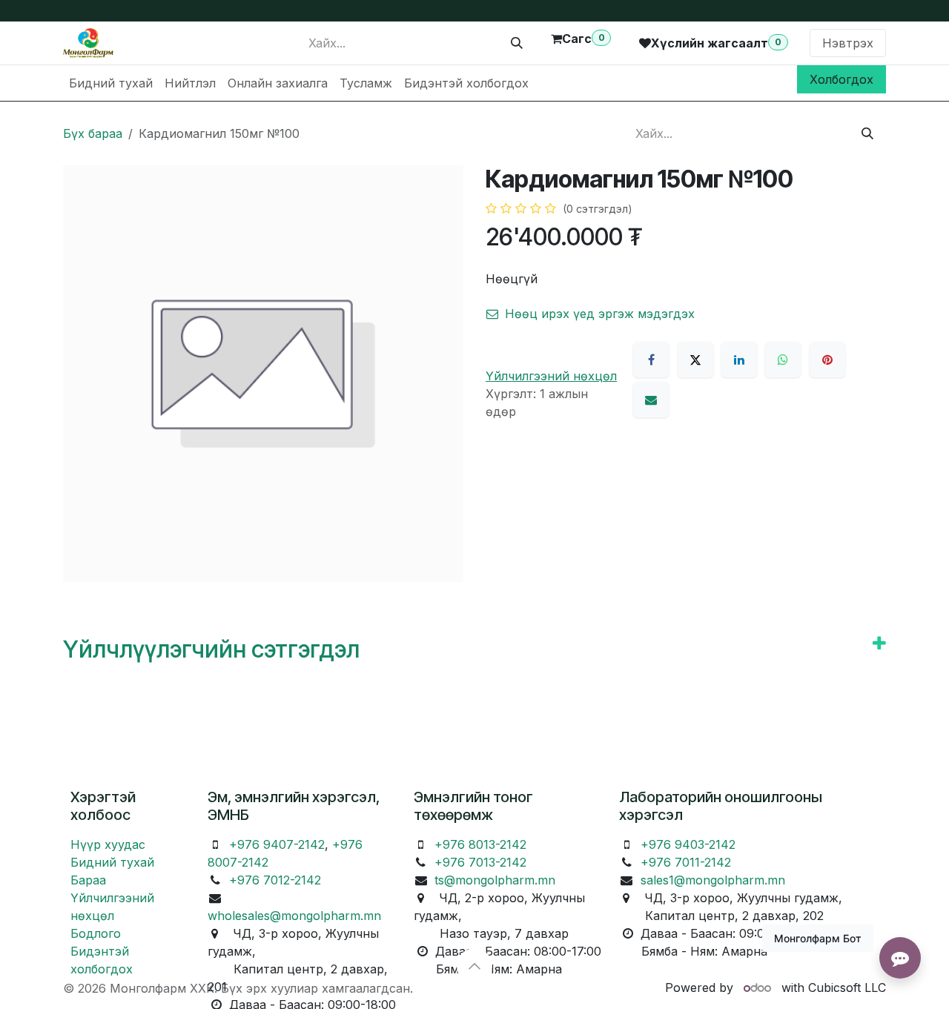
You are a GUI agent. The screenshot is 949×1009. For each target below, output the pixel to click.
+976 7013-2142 (480, 862)
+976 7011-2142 (686, 862)
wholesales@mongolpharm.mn (294, 915)
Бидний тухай (112, 862)
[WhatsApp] (783, 359)
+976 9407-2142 (277, 844)
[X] (695, 359)
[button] (474, 966)
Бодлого (95, 933)
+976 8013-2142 (480, 844)
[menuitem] (111, 83)
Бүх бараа (92, 133)
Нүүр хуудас (107, 844)
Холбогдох (841, 79)
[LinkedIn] (739, 359)
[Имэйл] (651, 399)
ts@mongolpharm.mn (494, 880)
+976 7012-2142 (275, 880)
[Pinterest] (827, 359)
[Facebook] (651, 359)
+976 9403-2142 (688, 844)
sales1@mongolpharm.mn (713, 880)
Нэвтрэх (847, 43)
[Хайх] (516, 43)
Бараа (88, 880)
